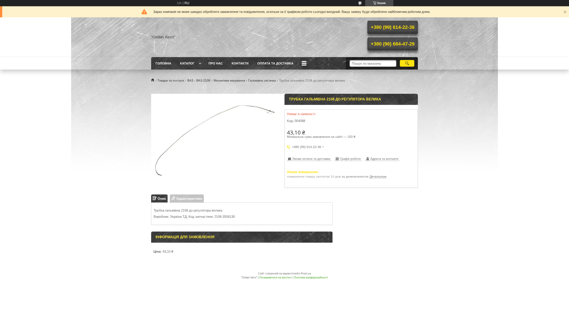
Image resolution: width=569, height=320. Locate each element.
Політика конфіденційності (311, 277)
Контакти (240, 63)
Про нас (215, 63)
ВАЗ (190, 80)
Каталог (187, 63)
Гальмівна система (262, 80)
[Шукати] (407, 63)
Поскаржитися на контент (275, 277)
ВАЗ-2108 (203, 80)
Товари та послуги (170, 80)
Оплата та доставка (275, 63)
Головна (163, 63)
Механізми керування (229, 80)
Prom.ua (306, 273)
